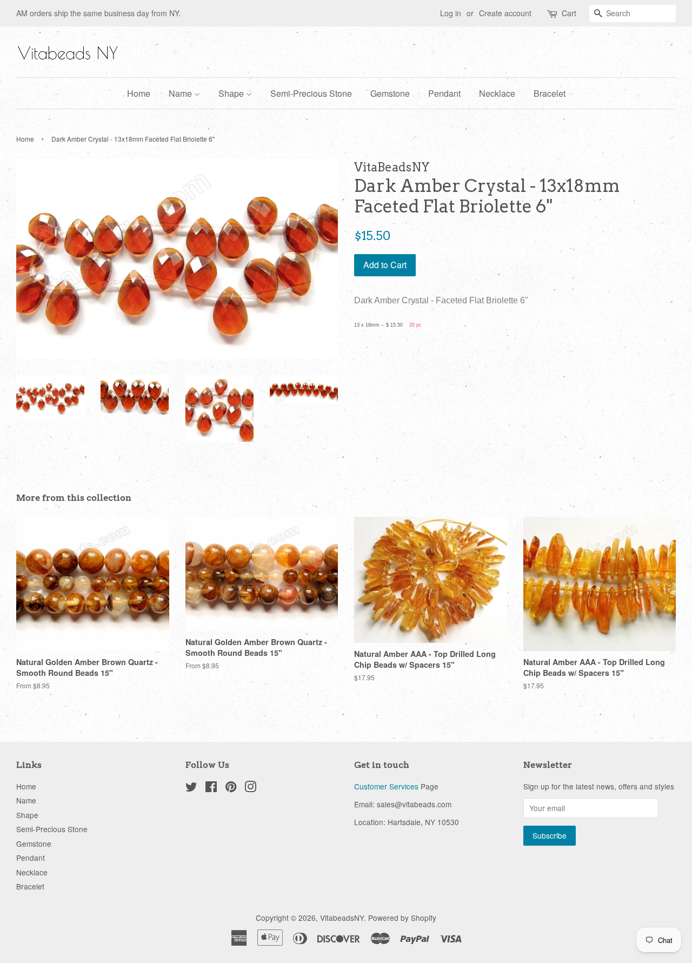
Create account (505, 13)
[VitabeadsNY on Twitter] (191, 788)
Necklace (497, 93)
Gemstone (390, 93)
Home (138, 93)
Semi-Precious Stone (311, 93)
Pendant (444, 93)
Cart (569, 13)
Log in (450, 13)
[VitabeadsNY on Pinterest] (231, 788)
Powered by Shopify (402, 917)
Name (181, 93)
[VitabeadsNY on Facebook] (211, 788)
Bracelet (549, 93)
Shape (232, 93)
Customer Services (386, 786)
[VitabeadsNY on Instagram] (250, 788)
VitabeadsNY (342, 917)
